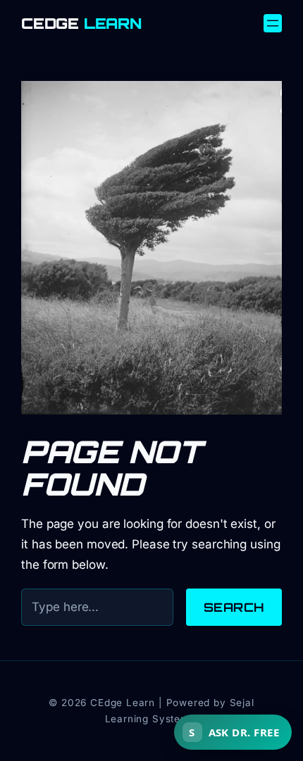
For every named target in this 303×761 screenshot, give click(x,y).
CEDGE (81, 23)
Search (234, 607)
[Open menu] (273, 23)
